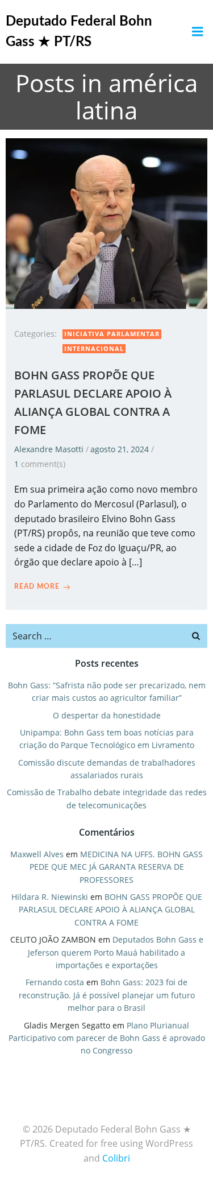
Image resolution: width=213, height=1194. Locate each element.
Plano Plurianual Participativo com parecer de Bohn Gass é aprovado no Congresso (107, 1038)
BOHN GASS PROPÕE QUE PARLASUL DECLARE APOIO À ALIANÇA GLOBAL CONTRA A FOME (110, 909)
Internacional (94, 348)
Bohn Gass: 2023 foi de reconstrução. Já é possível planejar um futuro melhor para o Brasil (107, 995)
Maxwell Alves (37, 854)
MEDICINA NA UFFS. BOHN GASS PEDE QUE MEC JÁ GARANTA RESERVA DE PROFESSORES (116, 867)
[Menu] (197, 32)
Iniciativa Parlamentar (112, 333)
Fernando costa (55, 982)
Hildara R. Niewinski (49, 896)
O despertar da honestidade (107, 715)
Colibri (116, 1158)
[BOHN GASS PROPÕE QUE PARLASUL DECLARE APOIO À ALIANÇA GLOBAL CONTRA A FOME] (106, 222)
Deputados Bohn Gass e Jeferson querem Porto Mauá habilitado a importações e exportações (115, 952)
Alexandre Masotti (48, 449)
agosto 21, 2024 (119, 449)
